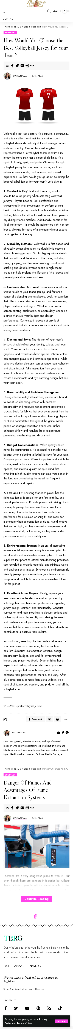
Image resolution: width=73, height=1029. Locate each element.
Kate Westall (20, 76)
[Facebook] (63, 733)
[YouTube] (27, 1008)
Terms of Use (24, 1023)
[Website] (58, 733)
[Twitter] (15, 1008)
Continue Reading (36, 899)
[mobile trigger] (7, 11)
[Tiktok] (60, 1008)
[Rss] (49, 1008)
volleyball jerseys (33, 706)
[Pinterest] (67, 733)
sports (19, 706)
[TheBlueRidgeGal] (36, 3)
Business (10, 32)
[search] (48, 11)
